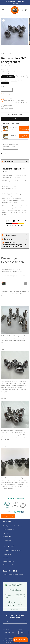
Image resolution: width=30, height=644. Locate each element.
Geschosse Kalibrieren (7, 98)
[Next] (25, 283)
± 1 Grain (5, 83)
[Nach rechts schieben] (18, 48)
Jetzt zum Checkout (15, 119)
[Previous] (4, 283)
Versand (8, 71)
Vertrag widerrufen (8, 516)
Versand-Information (8, 561)
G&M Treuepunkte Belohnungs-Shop (12, 550)
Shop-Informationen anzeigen (10, 149)
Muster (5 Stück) (21, 76)
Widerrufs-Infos (7, 536)
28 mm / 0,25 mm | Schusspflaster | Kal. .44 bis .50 (13, 135)
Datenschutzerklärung (8, 529)
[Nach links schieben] (11, 48)
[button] (3, 10)
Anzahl (2, 86)
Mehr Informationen (15, 609)
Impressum (6, 533)
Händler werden (7, 554)
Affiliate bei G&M (7, 540)
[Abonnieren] (25, 622)
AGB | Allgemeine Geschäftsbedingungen (13, 526)
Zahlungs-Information (8, 565)
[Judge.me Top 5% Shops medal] (23, 505)
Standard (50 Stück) (8, 76)
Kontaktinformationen (17, 642)
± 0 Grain (14, 83)
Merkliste (5, 557)
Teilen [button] (4, 153)
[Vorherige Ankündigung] (3, 2)
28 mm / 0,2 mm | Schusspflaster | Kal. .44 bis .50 (13, 127)
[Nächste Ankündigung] (27, 2)
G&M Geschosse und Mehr (12, 638)
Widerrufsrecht (8, 642)
